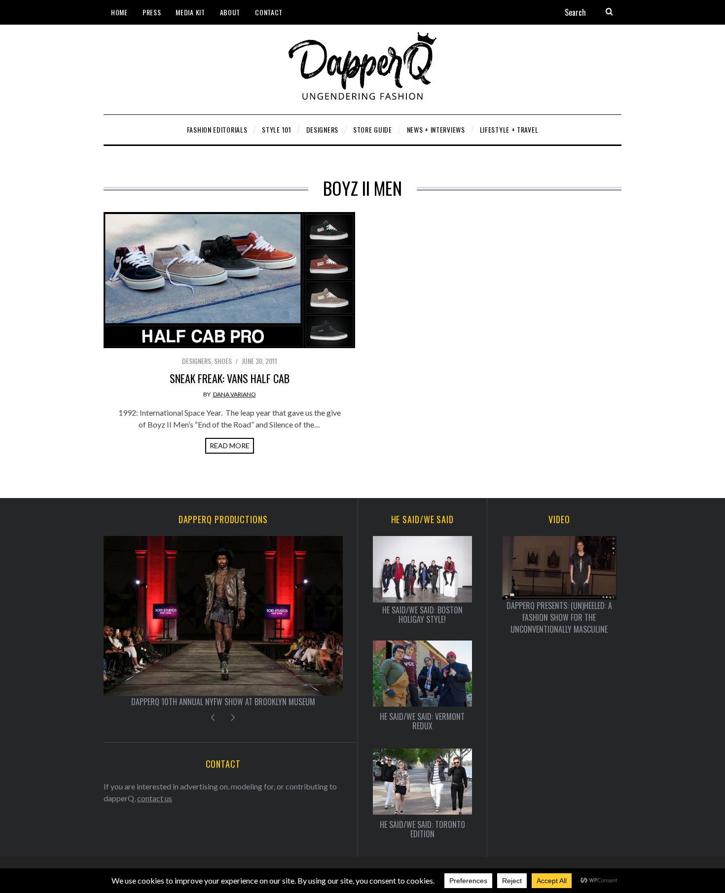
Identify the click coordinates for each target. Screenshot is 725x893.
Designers (196, 361)
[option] (223, 621)
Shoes (223, 361)
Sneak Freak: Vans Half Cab (230, 378)
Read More (230, 445)
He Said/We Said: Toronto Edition (422, 829)
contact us (154, 798)
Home (119, 12)
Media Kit (190, 12)
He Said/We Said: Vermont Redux (422, 721)
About (230, 12)
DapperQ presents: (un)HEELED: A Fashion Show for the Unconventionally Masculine (559, 617)
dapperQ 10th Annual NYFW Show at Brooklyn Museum (223, 702)
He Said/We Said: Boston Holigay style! (422, 615)
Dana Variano (234, 394)
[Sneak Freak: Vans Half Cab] (229, 280)
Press (152, 12)
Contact (269, 12)
